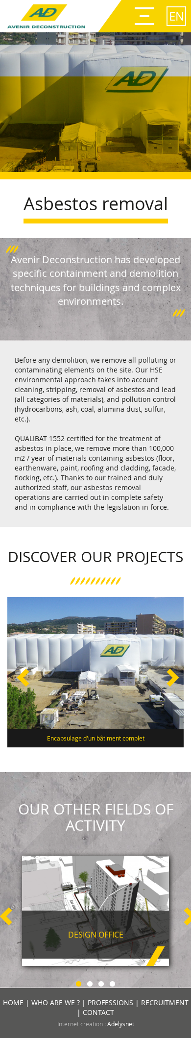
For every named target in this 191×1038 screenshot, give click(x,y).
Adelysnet (120, 1024)
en (176, 16)
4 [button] (112, 982)
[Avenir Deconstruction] (46, 16)
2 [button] (90, 982)
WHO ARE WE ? (55, 1002)
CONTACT (98, 1012)
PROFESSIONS (110, 1002)
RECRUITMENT (165, 1002)
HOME (13, 1002)
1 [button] (78, 982)
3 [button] (101, 982)
